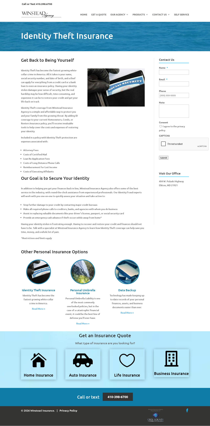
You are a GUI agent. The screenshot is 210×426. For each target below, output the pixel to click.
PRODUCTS (139, 14)
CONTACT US (159, 14)
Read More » (38, 308)
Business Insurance (171, 373)
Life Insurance (127, 375)
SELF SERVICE (181, 14)
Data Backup (127, 290)
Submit (163, 157)
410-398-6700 (118, 397)
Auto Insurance (83, 375)
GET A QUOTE (98, 14)
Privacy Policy (68, 410)
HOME (83, 14)
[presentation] (184, 144)
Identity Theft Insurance (38, 290)
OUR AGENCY (117, 14)
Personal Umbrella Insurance (82, 291)
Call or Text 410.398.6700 (37, 4)
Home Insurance (38, 375)
